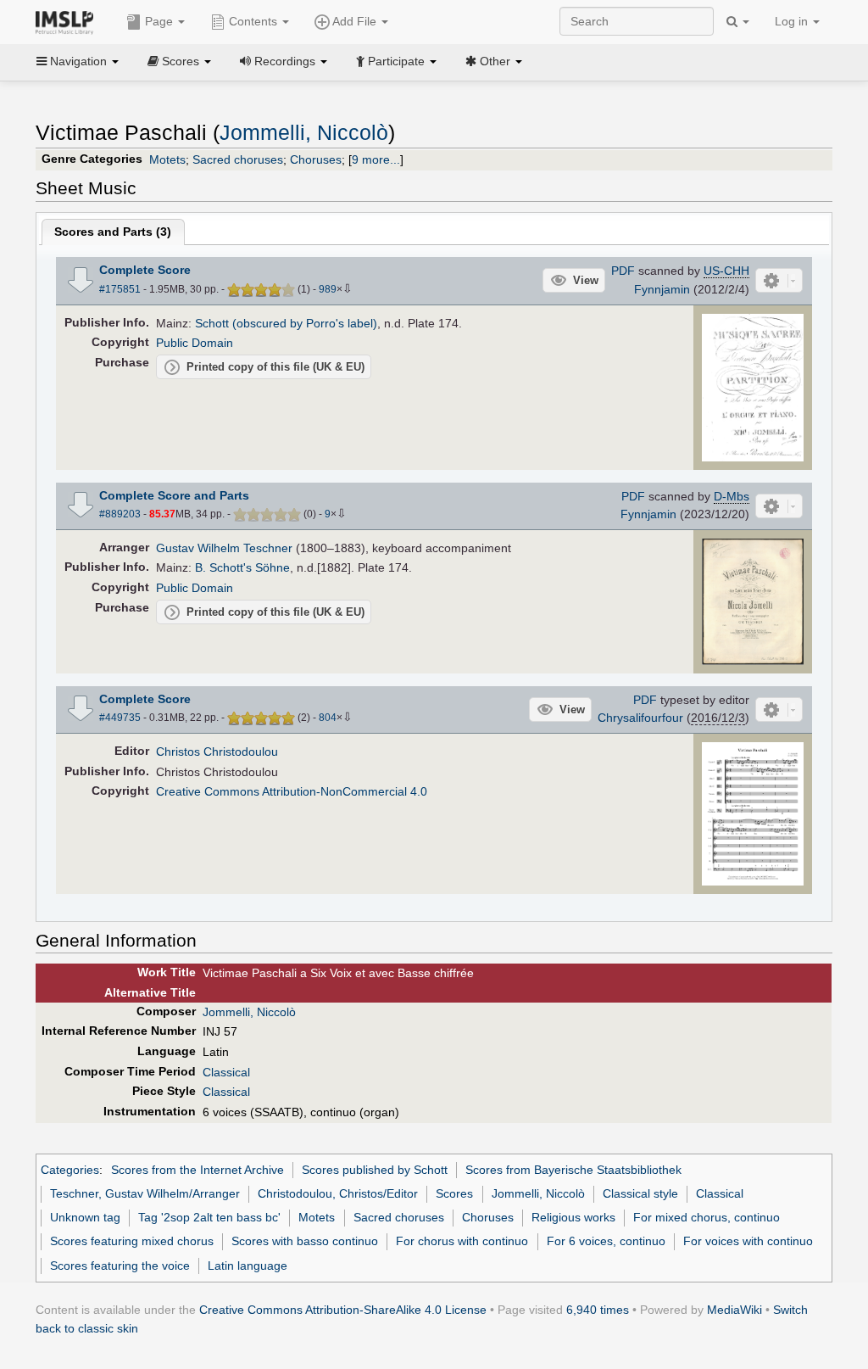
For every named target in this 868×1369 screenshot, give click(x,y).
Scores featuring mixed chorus (132, 1241)
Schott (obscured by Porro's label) (286, 323)
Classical (226, 1072)
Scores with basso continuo (304, 1241)
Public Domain (194, 342)
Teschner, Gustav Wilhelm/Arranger (145, 1193)
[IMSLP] (68, 21)
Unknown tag (85, 1217)
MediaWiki (734, 1309)
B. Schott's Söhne (242, 567)
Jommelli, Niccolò (304, 132)
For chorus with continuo (462, 1241)
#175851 (120, 289)
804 (328, 718)
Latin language (247, 1265)
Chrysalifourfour (640, 717)
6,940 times (597, 1309)
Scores (454, 1193)
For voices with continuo (748, 1241)
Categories (70, 1169)
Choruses (316, 159)
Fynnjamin (662, 289)
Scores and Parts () (112, 231)
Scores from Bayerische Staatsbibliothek (573, 1169)
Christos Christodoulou (217, 751)
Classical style (640, 1193)
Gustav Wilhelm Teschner (224, 548)
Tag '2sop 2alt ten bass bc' (209, 1217)
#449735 (120, 718)
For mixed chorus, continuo (706, 1217)
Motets (167, 159)
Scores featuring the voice (120, 1265)
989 (328, 289)
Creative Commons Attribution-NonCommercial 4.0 (291, 791)
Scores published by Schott (375, 1169)
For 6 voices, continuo (606, 1241)
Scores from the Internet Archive (197, 1169)
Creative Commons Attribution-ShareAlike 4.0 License (343, 1309)
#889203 (120, 514)
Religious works (573, 1217)
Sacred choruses (237, 159)
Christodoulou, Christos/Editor (338, 1193)
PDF (623, 270)
